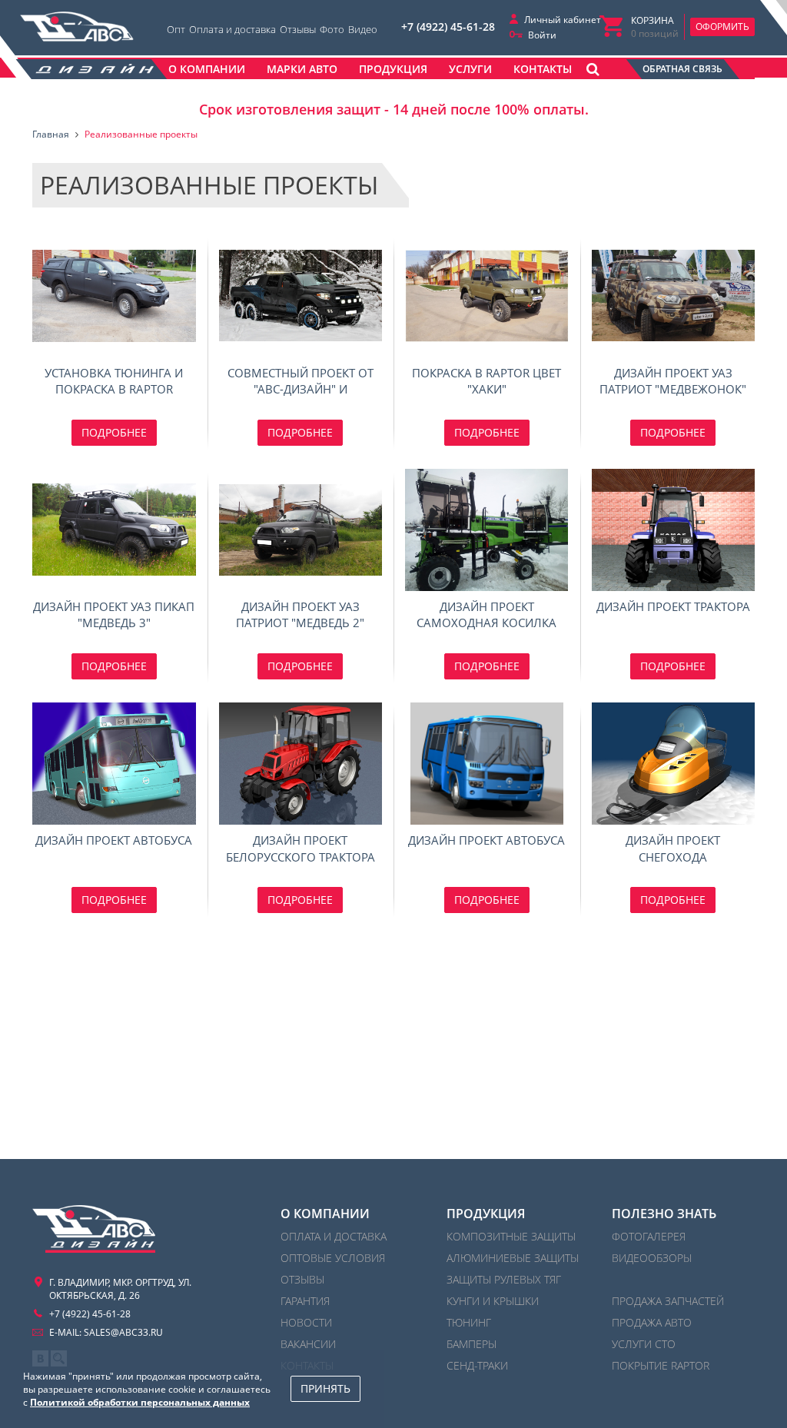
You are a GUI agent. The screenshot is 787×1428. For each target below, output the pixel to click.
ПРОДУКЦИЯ (486, 1213)
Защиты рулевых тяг (504, 1279)
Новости (306, 1322)
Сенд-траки (477, 1365)
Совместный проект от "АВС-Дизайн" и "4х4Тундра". (301, 295)
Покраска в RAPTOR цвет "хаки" (487, 295)
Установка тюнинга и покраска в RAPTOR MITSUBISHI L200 (114, 295)
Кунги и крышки (493, 1301)
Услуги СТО (644, 1344)
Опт (176, 29)
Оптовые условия (333, 1257)
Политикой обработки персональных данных (140, 1402)
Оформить (722, 26)
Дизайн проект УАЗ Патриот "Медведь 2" (301, 530)
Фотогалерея (649, 1236)
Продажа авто (652, 1322)
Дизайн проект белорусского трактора (301, 763)
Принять (325, 1388)
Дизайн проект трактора (673, 530)
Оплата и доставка (232, 29)
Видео (362, 29)
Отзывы (298, 29)
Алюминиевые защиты (513, 1257)
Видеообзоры (652, 1257)
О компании (325, 1213)
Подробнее (114, 432)
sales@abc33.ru (123, 1332)
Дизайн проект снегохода (673, 763)
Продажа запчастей (668, 1301)
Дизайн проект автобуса (114, 763)
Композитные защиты (511, 1236)
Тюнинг (469, 1322)
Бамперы (471, 1344)
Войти (542, 35)
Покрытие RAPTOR (660, 1365)
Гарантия (305, 1301)
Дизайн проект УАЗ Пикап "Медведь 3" (114, 530)
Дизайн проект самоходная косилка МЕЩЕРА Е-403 (487, 530)
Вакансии (308, 1344)
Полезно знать (664, 1213)
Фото (332, 29)
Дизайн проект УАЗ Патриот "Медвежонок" (673, 295)
